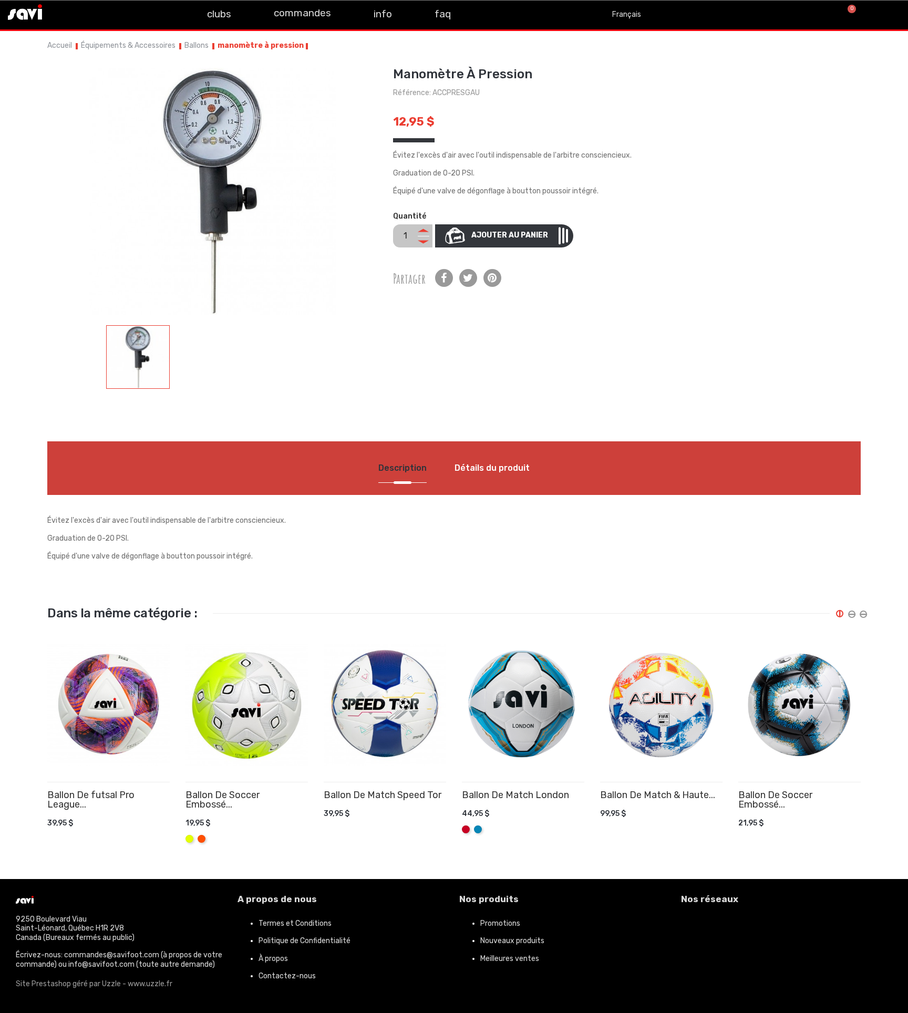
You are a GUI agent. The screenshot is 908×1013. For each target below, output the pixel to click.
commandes (302, 13)
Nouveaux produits (512, 940)
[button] (812, 15)
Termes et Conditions (295, 923)
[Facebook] (694, 928)
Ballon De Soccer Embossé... (222, 799)
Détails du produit (492, 468)
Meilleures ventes (509, 958)
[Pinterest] (492, 278)
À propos (273, 958)
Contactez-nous (287, 975)
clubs (219, 14)
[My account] (886, 14)
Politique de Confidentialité (304, 940)
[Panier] (847, 14)
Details (150, 815)
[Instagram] (86, 13)
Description (402, 468)
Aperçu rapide (166, 815)
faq (443, 14)
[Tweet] (468, 278)
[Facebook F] (63, 13)
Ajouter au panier (509, 235)
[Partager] (444, 278)
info (383, 14)
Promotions (500, 923)
